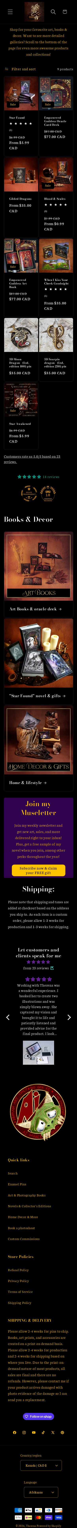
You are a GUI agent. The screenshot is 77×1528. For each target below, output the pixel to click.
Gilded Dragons (20, 199)
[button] (10, 11)
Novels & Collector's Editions (29, 1205)
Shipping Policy (19, 1302)
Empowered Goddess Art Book (18, 283)
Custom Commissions (24, 1238)
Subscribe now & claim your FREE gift (38, 870)
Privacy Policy (18, 1280)
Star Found (17, 118)
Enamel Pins (17, 1184)
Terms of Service (20, 1291)
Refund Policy (18, 1269)
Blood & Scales (55, 199)
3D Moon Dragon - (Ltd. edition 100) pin (20, 363)
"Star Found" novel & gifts (35, 695)
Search (13, 1173)
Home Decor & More (23, 1216)
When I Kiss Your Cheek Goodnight (56, 281)
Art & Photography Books (27, 1195)
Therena (31, 1525)
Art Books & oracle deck (33, 609)
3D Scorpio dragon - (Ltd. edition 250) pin (55, 363)
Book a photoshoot (21, 1227)
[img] (38, 962)
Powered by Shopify (49, 1525)
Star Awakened (20, 424)
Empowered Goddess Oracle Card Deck (55, 121)
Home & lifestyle (25, 782)
